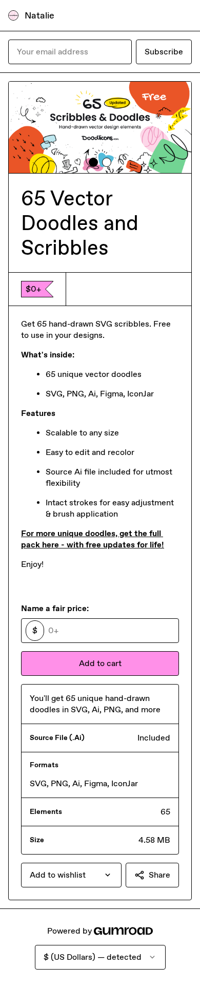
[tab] (93, 162)
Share (159, 875)
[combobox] (71, 875)
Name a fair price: (55, 608)
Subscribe (164, 51)
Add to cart (100, 663)
